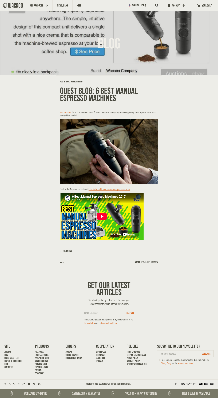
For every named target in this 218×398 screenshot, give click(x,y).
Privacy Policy (90, 323)
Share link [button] (67, 251)
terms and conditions (109, 323)
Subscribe (129, 313)
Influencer (100, 354)
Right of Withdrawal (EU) (137, 364)
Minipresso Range (42, 361)
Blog (6, 354)
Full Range (39, 351)
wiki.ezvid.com (65, 112)
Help (6, 364)
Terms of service (133, 351)
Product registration (74, 358)
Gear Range (39, 373)
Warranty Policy (133, 361)
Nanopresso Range (42, 358)
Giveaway (99, 361)
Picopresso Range (41, 354)
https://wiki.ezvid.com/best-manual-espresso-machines (109, 189)
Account (69, 351)
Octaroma (38, 370)
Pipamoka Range (41, 364)
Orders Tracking (72, 354)
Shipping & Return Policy (136, 354)
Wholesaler (101, 351)
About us (7, 351)
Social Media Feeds (11, 358)
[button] (138, 5)
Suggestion (100, 358)
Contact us (8, 367)
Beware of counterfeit (13, 361)
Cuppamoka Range (41, 367)
